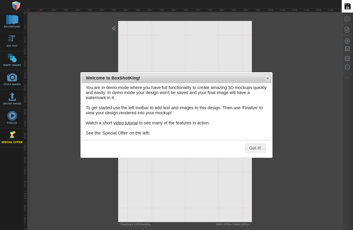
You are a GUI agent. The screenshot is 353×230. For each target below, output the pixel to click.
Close (267, 78)
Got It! (255, 148)
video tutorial (125, 123)
